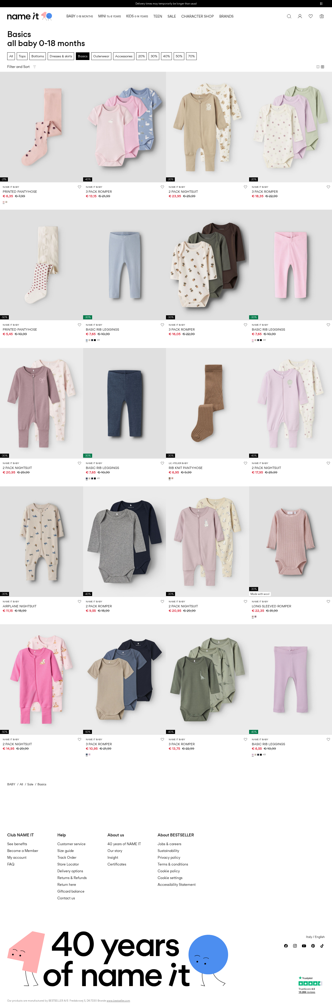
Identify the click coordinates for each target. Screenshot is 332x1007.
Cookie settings (170, 878)
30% (154, 56)
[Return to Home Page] (29, 16)
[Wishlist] (311, 16)
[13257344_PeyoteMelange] (6, 202)
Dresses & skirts (61, 56)
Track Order (66, 857)
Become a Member (22, 851)
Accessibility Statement (177, 884)
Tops (22, 56)
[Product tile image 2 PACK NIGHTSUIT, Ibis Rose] (41, 679)
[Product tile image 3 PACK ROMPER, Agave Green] (207, 679)
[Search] (289, 16)
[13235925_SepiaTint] (170, 478)
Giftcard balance (70, 891)
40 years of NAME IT (124, 844)
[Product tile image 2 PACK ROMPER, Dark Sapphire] (124, 541)
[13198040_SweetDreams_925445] (253, 340)
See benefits (17, 844)
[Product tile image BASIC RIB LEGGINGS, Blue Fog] (124, 265)
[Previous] (4, 127)
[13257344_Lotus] (4, 202)
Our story (115, 851)
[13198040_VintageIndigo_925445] (87, 478)
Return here (66, 884)
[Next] (79, 127)
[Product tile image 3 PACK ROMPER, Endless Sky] (124, 127)
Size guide (65, 851)
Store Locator (68, 864)
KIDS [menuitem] (137, 16)
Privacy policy (169, 857)
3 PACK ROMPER (99, 191)
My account (16, 857)
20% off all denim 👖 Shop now (166, 3)
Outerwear (101, 56)
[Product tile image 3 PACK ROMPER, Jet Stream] (207, 265)
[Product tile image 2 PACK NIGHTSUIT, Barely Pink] (41, 403)
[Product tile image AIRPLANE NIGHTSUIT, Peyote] (41, 541)
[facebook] (286, 946)
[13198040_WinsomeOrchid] (253, 754)
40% (166, 56)
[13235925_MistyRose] (172, 478)
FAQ (10, 864)
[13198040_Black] (95, 340)
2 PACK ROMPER (99, 606)
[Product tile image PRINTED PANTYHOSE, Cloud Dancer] (41, 265)
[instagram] (295, 946)
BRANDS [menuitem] (226, 16)
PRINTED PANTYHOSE (20, 191)
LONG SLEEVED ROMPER (271, 606)
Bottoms (37, 56)
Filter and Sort (18, 67)
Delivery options (70, 871)
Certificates (117, 864)
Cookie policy (169, 871)
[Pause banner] (321, 3)
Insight (113, 857)
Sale (30, 784)
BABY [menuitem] (79, 16)
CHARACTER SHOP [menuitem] (197, 16)
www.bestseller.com (118, 1000)
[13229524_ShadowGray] (253, 616)
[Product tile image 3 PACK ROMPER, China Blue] (124, 679)
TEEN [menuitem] (157, 16)
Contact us (66, 898)
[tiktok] (322, 946)
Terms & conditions (173, 864)
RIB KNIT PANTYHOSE (186, 468)
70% (191, 56)
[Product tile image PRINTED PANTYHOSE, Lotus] (41, 127)
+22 (98, 340)
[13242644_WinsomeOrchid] (90, 754)
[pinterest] (313, 946)
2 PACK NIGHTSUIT (183, 191)
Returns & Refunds (72, 878)
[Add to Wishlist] (79, 187)
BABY (11, 784)
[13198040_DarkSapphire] (92, 340)
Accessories (123, 56)
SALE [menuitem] (172, 16)
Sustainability (168, 851)
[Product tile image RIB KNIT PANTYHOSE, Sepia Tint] (207, 403)
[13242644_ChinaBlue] (87, 754)
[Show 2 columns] (318, 67)
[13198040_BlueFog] (87, 340)
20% (141, 56)
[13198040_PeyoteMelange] (90, 340)
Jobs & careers (169, 844)
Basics (82, 56)
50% (179, 56)
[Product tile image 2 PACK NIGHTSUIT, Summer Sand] (207, 541)
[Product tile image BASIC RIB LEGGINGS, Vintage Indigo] (124, 403)
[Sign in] (300, 16)
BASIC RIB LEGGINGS (102, 329)
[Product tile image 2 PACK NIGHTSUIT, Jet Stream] (207, 127)
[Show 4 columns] (322, 67)
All (11, 56)
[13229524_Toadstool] (256, 616)
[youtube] (304, 946)
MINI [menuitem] (109, 16)
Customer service (71, 844)
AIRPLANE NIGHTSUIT (19, 606)
